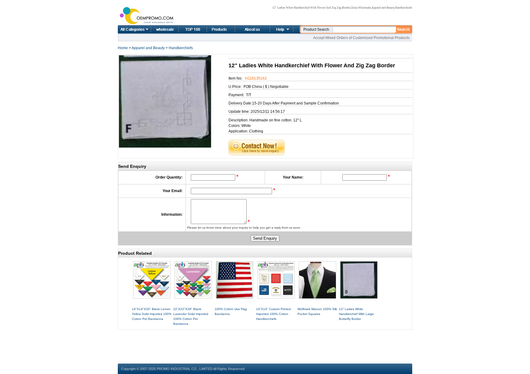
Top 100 (186, 29)
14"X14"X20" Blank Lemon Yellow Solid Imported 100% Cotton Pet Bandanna (151, 314)
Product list (213, 29)
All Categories (134, 29)
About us (245, 29)
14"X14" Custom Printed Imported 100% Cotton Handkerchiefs (273, 314)
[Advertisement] (265, 343)
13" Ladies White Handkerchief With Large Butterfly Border (356, 314)
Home (157, 29)
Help (281, 29)
